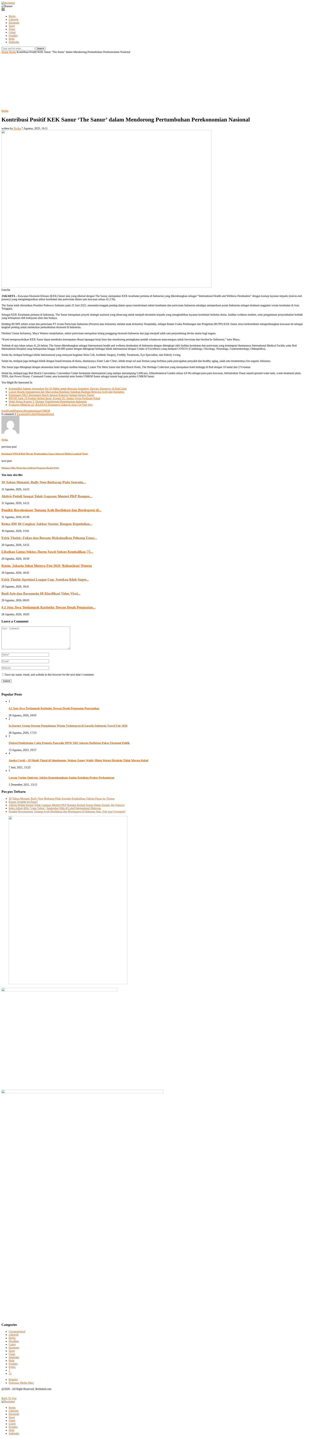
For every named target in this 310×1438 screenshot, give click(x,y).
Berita (12, 16)
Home (4, 51)
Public (12, 1367)
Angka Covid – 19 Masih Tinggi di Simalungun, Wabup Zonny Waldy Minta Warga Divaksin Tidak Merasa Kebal (78, 760)
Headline (14, 1341)
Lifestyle (13, 19)
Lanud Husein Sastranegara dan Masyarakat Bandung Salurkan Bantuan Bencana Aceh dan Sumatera (67, 391)
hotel (4, 410)
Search (40, 48)
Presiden (29, 410)
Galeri (12, 32)
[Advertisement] (155, 80)
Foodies (13, 35)
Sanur (37, 410)
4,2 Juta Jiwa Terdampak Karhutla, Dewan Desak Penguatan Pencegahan (54, 708)
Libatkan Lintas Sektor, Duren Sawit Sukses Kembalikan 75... (47, 552)
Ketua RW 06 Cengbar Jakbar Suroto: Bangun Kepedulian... (46, 524)
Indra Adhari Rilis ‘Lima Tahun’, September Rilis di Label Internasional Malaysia (55, 808)
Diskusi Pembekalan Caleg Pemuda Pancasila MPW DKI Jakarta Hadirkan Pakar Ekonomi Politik (69, 742)
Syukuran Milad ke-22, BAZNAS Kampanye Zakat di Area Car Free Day (51, 404)
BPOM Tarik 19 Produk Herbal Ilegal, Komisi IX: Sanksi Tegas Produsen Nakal (54, 398)
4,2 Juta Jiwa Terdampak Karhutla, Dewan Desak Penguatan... (48, 607)
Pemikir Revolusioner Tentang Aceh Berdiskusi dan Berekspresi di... (51, 510)
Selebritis (14, 42)
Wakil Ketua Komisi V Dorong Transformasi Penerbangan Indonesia (48, 401)
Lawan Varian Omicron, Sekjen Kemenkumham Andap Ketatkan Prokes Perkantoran (61, 777)
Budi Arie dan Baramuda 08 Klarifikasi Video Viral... (40, 593)
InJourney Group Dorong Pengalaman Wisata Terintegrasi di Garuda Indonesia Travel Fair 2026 (68, 725)
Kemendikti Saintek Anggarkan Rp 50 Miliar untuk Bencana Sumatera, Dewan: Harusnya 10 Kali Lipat (67, 388)
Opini (12, 29)
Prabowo (19, 410)
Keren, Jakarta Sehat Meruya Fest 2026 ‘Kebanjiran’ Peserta (46, 566)
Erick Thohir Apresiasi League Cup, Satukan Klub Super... (45, 579)
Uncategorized (17, 1331)
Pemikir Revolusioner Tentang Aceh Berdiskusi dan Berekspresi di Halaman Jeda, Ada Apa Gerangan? (67, 811)
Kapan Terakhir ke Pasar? (23, 801)
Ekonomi (14, 22)
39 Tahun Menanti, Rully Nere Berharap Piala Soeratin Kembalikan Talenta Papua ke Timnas (61, 798)
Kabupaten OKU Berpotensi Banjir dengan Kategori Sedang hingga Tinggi (51, 395)
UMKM (45, 410)
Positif (10, 410)
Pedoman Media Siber (21, 1382)
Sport (12, 25)
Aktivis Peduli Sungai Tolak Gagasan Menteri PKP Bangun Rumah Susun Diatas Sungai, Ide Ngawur (67, 805)
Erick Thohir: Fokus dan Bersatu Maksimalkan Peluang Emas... (49, 538)
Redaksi (13, 1379)
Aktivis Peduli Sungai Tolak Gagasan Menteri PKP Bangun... (46, 496)
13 (10, 1373)
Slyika (17, 128)
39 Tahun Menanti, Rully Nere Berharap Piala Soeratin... (43, 482)
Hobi (11, 38)
